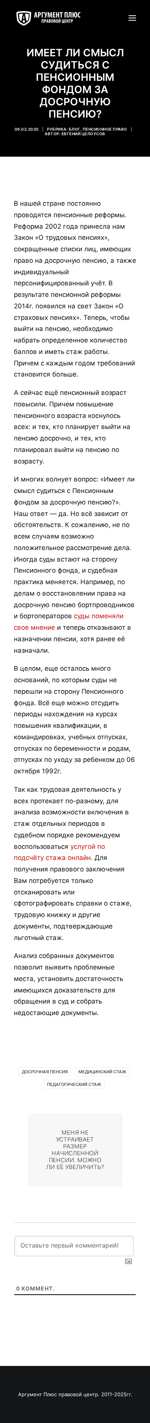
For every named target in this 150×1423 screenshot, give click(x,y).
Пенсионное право (105, 129)
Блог (74, 129)
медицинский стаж (102, 1071)
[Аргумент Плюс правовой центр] (52, 18)
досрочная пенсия (45, 1071)
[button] (132, 18)
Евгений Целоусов (83, 133)
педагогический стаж (74, 1084)
